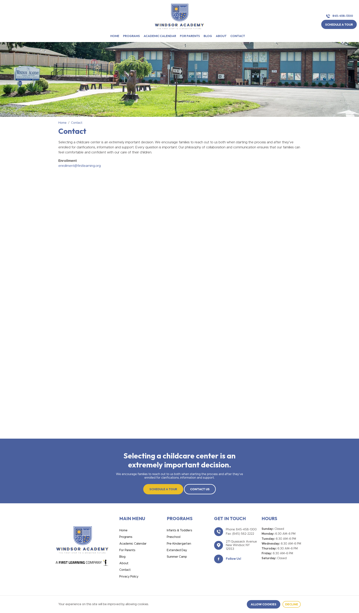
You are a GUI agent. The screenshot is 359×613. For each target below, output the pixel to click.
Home (114, 36)
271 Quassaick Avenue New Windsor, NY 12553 (241, 545)
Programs (131, 36)
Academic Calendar (160, 36)
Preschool (173, 536)
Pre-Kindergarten (179, 543)
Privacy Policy (128, 576)
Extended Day (177, 550)
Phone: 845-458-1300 (241, 529)
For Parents (190, 36)
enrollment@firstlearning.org (79, 166)
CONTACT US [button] (200, 489)
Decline (291, 604)
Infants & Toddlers (179, 530)
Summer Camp (177, 556)
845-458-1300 (342, 16)
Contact (237, 36)
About (221, 36)
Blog (208, 36)
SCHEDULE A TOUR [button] (339, 24)
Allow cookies (263, 604)
